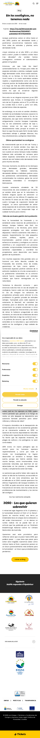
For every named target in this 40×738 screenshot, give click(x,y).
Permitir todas (20, 394)
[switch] (35, 369)
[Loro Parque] (20, 682)
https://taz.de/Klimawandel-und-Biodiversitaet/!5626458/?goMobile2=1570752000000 (23, 31)
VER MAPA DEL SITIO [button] (11, 642)
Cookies (24, 719)
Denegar (20, 405)
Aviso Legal (23, 717)
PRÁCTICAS (17, 700)
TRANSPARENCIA (30, 700)
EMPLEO (6, 700)
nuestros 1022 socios (17, 341)
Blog (19, 10)
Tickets (21, 734)
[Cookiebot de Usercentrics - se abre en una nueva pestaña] (30, 331)
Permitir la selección (20, 400)
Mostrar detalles (28, 389)
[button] (37, 3)
